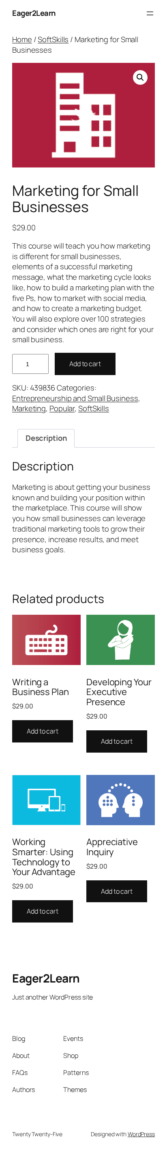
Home (22, 39)
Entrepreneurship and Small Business (75, 398)
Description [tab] (46, 438)
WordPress (141, 1134)
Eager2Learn (34, 13)
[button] (140, 77)
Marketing (29, 408)
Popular (62, 408)
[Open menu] (150, 13)
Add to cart (85, 363)
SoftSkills (53, 39)
